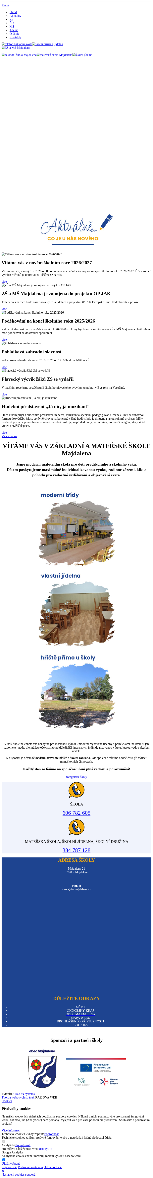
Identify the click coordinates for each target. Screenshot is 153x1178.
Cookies (7, 1101)
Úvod (13, 12)
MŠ (12, 26)
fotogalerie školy (76, 777)
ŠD (12, 23)
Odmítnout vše (53, 1167)
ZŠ (11, 19)
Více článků (9, 436)
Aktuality (15, 15)
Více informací (11, 1130)
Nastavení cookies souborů (18, 1174)
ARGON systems (23, 1094)
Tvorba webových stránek (18, 1097)
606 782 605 (76, 813)
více (4, 281)
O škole (14, 33)
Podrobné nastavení (30, 1167)
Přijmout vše (9, 1167)
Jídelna (14, 30)
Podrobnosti (51, 1134)
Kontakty (15, 37)
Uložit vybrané (11, 1163)
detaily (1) (45, 1148)
